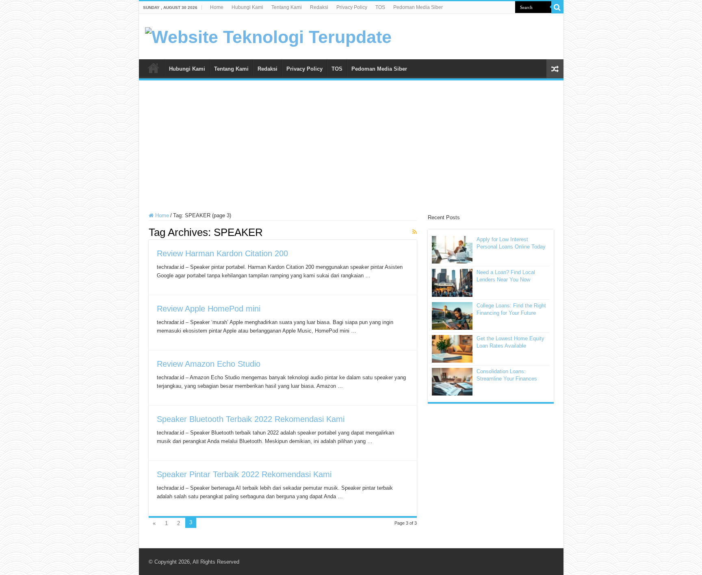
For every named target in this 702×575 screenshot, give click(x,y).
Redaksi (319, 7)
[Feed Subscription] (414, 232)
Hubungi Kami (247, 7)
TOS (380, 7)
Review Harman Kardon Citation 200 (222, 253)
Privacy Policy (351, 7)
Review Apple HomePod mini (208, 308)
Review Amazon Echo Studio (208, 363)
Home (216, 7)
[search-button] (557, 7)
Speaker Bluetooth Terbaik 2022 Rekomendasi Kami (250, 419)
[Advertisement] (351, 147)
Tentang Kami (286, 7)
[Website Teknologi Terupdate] (268, 35)
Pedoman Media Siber (418, 7)
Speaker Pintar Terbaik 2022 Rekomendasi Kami (244, 474)
